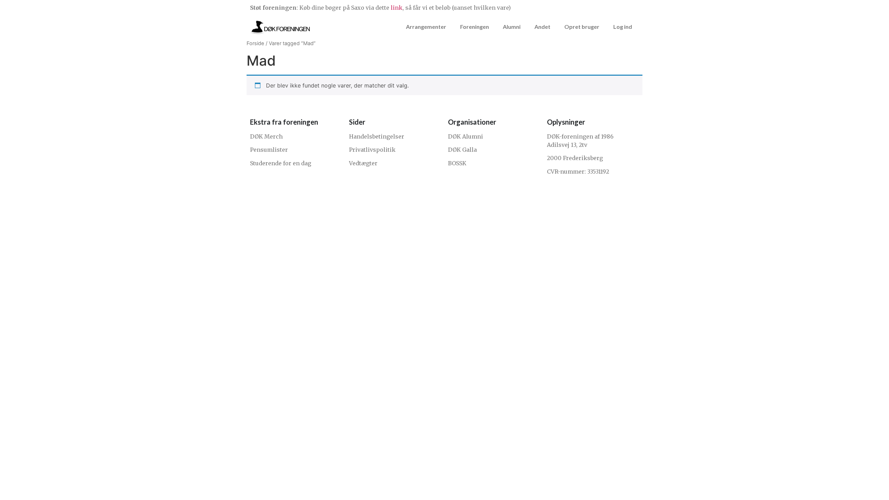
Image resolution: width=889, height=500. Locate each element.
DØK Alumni (465, 136)
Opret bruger (581, 26)
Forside (255, 43)
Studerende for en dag (280, 163)
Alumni (512, 26)
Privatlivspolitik (372, 149)
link (396, 7)
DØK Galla (462, 149)
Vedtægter (363, 163)
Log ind (622, 26)
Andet (542, 26)
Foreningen (474, 26)
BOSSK (457, 163)
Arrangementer (426, 26)
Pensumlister (269, 149)
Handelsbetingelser (376, 136)
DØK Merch (266, 136)
